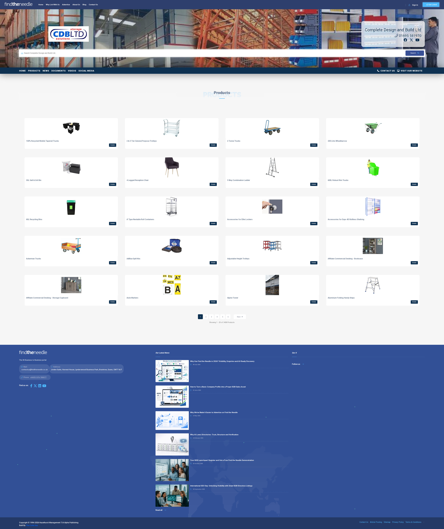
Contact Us (93, 5)
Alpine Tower (232, 298)
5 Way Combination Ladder (238, 180)
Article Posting (376, 522)
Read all (159, 510)
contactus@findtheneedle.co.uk (34, 370)
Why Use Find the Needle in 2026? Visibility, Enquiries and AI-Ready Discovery (222, 361)
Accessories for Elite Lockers (240, 219)
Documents (58, 71)
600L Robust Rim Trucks (338, 180)
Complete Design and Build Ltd (393, 29)
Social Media (86, 71)
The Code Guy (32, 525)
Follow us (296, 364)
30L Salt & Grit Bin (33, 180)
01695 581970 (409, 36)
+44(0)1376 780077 (38, 377)
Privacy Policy (398, 522)
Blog (84, 5)
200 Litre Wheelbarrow (337, 141)
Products (34, 71)
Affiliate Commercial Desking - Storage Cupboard (47, 298)
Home (40, 5)
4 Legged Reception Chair (138, 180)
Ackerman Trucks (33, 259)
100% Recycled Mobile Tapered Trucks (42, 141)
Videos (72, 71)
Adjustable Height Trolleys (238, 259)
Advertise (66, 5)
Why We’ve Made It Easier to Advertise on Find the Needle (214, 412)
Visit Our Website (411, 71)
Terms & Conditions (413, 522)
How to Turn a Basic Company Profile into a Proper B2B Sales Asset (218, 387)
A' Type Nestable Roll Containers (140, 219)
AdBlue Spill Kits (133, 259)
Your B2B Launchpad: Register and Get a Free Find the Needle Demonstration (222, 460)
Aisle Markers (132, 298)
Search (413, 53)
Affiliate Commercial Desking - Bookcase (345, 259)
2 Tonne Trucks (233, 141)
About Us (76, 5)
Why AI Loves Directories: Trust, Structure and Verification (214, 435)
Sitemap (387, 522)
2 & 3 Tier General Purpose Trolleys (142, 141)
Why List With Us (53, 5)
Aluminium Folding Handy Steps (341, 298)
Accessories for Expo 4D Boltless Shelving (346, 219)
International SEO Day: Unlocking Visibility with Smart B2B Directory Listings (221, 486)
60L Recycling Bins (34, 219)
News (46, 71)
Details (112, 145)
